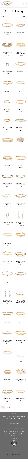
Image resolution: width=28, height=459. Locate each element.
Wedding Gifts (14, 435)
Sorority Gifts (8, 429)
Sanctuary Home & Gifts (15, 454)
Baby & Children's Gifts (18, 429)
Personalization (16, 416)
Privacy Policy (17, 418)
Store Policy (10, 418)
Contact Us (19, 421)
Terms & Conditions (10, 421)
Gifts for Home (8, 433)
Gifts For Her (13, 431)
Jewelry (6, 431)
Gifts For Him (20, 431)
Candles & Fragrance (18, 433)
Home (4, 416)
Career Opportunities (14, 423)
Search (23, 416)
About (9, 416)
